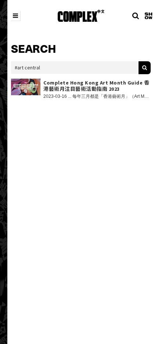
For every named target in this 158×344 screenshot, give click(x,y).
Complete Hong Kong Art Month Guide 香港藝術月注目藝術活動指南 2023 (96, 86)
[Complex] (81, 16)
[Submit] (145, 67)
